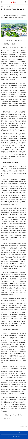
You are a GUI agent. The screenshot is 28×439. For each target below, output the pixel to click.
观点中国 (8, 6)
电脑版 (11, 432)
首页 (2, 6)
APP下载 (18, 432)
